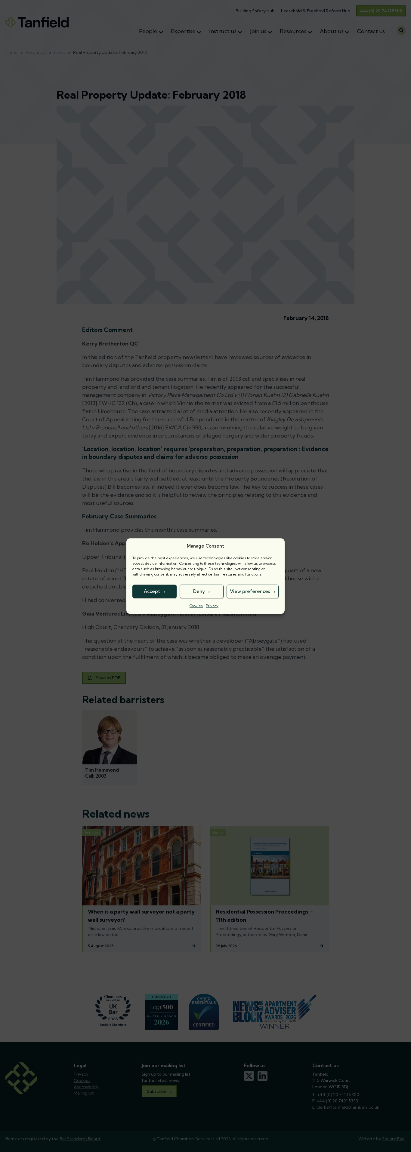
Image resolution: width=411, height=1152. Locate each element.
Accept (152, 591)
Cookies (196, 606)
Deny (199, 591)
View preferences (250, 591)
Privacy (212, 606)
